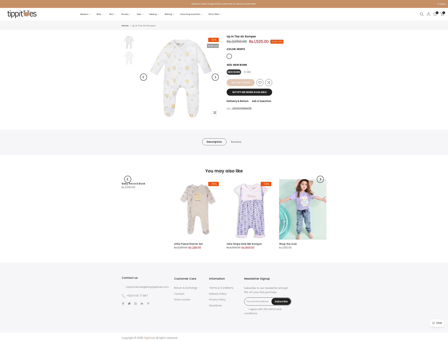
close (7, 4)
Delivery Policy (217, 294)
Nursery (125, 14)
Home (125, 25)
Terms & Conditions (221, 288)
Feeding (153, 14)
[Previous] (143, 77)
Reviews (236, 142)
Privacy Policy (217, 299)
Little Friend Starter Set (188, 244)
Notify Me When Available (249, 92)
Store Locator (182, 299)
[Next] (215, 77)
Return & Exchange (185, 288)
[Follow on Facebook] (123, 303)
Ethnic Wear (213, 14)
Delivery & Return (237, 101)
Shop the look (288, 244)
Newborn (84, 14)
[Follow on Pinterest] (148, 303)
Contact (179, 294)
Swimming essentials (190, 14)
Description (214, 142)
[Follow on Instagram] (135, 303)
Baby (99, 14)
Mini (111, 14)
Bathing (168, 14)
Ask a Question (261, 101)
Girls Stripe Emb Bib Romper (244, 244)
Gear (139, 14)
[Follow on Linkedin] (142, 303)
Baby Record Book (133, 183)
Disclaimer (215, 305)
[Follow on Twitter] (129, 303)
